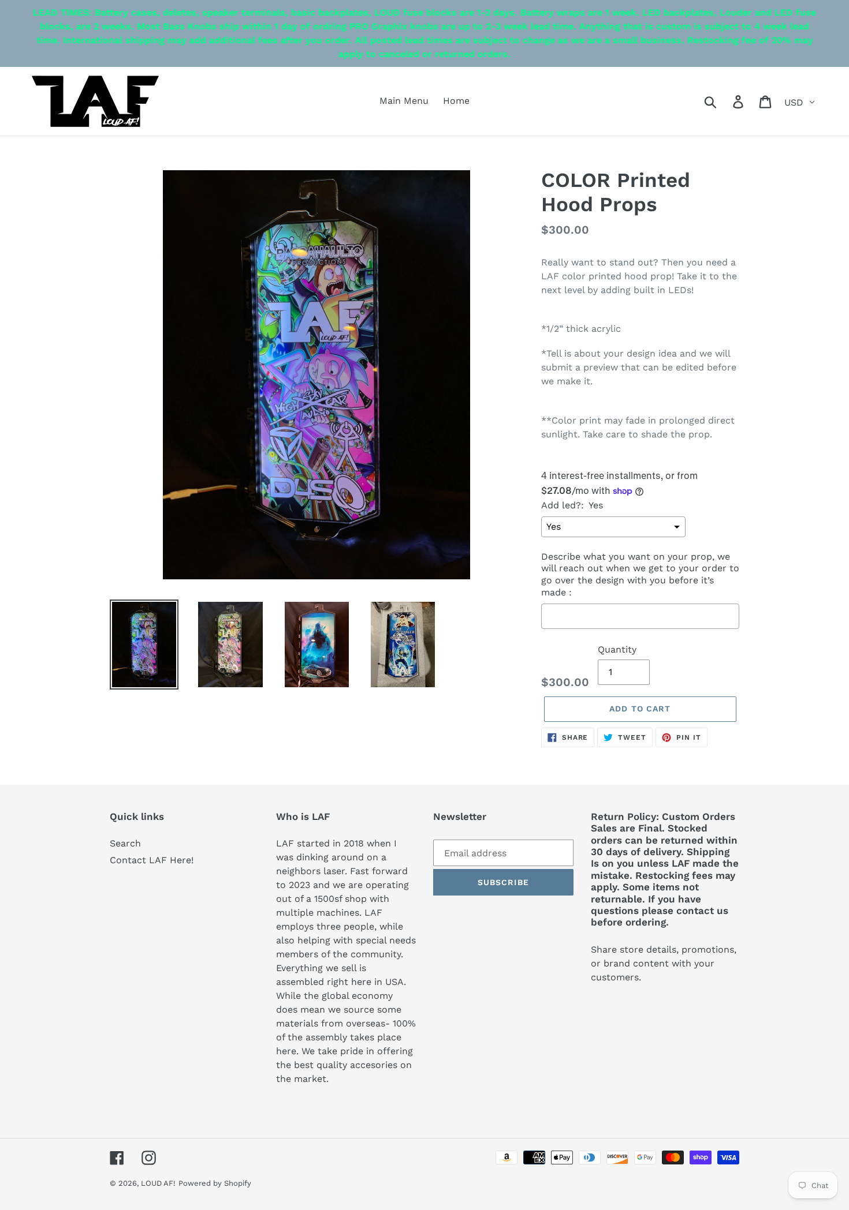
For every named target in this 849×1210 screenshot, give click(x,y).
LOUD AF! (158, 1183)
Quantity (617, 649)
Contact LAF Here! (151, 860)
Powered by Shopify (214, 1183)
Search (125, 843)
